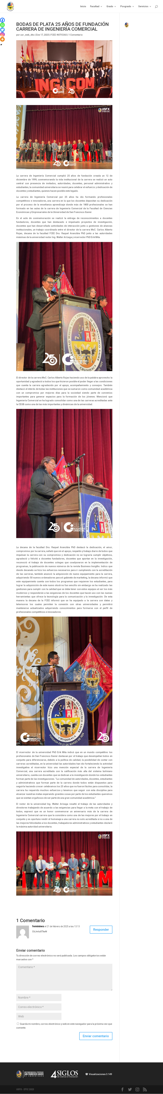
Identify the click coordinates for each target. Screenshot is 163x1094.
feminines (38, 926)
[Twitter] (2, 29)
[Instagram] (2, 34)
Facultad (94, 6)
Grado (109, 6)
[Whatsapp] (2, 25)
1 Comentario (75, 35)
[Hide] (1, 44)
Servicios (143, 6)
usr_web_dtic (27, 35)
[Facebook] (2, 20)
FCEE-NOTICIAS (59, 35)
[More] (2, 39)
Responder (101, 930)
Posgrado (125, 6)
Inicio (83, 6)
